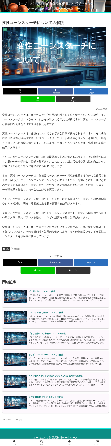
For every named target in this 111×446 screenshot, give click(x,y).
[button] (73, 99)
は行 (7, 249)
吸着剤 (17, 249)
